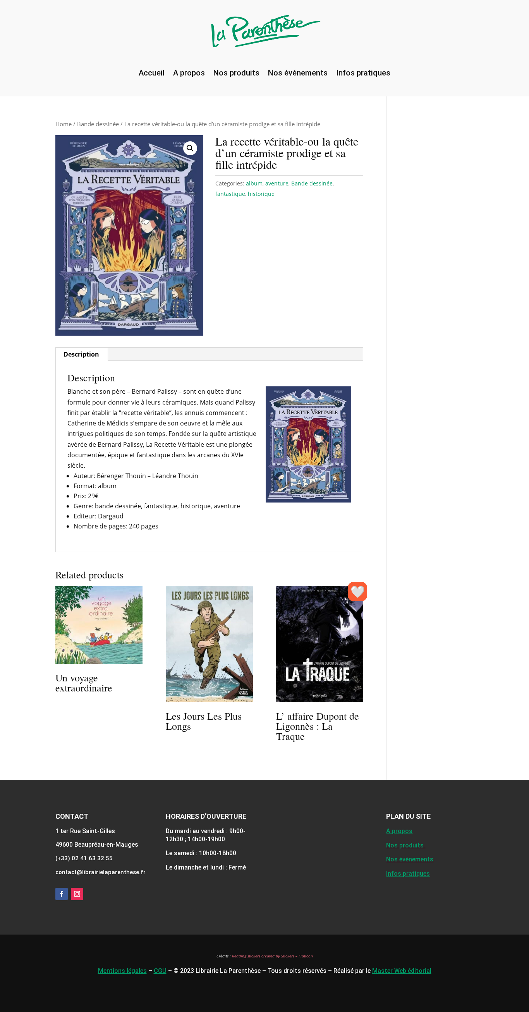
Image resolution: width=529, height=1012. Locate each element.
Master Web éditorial (401, 970)
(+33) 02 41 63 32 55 (84, 858)
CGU (160, 970)
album (254, 183)
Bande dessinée (98, 124)
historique (261, 193)
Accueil (152, 72)
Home (63, 124)
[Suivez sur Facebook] (61, 894)
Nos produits (236, 72)
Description (81, 354)
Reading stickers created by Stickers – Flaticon (272, 956)
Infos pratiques (363, 72)
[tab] (81, 354)
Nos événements (298, 72)
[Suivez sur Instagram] (77, 894)
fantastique (230, 193)
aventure (277, 183)
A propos (189, 72)
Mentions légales (122, 970)
